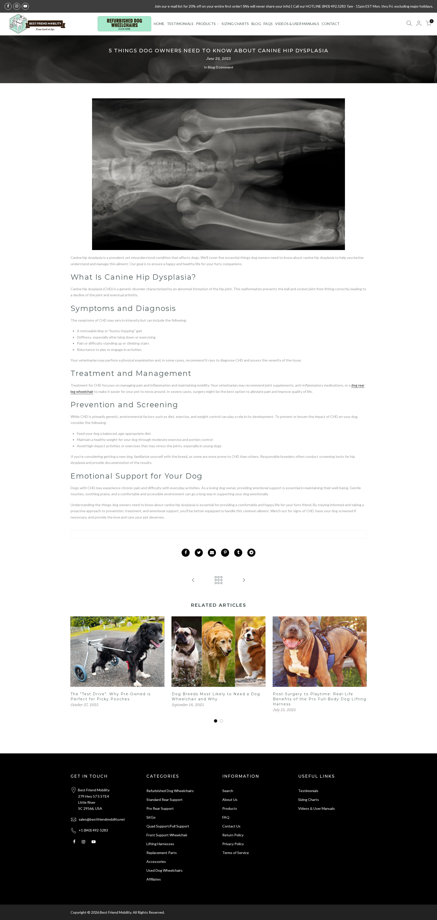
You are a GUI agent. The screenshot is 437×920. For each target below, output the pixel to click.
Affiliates (153, 879)
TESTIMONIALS (180, 23)
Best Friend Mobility (115, 912)
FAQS (268, 23)
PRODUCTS (206, 23)
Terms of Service (235, 852)
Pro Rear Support (160, 808)
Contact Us (231, 826)
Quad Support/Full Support (167, 826)
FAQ (225, 817)
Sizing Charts (308, 799)
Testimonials (308, 791)
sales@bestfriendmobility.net (102, 819)
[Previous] (75, 669)
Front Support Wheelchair (166, 835)
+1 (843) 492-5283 (93, 830)
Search (227, 791)
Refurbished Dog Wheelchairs (170, 791)
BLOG (256, 23)
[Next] (361, 669)
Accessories (156, 861)
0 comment (224, 67)
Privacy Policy (233, 844)
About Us (229, 799)
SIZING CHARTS (235, 23)
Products (229, 808)
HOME (159, 23)
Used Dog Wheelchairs (164, 870)
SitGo (151, 817)
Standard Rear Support (164, 799)
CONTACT (331, 23)
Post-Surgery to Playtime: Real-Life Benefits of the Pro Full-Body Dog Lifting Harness (319, 699)
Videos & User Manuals (316, 808)
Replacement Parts (161, 852)
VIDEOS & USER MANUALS (297, 23)
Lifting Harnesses (160, 844)
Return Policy (233, 835)
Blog (211, 67)
